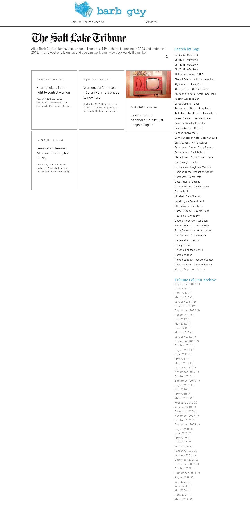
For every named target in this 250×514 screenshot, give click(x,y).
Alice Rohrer (182, 89)
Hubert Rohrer (183, 264)
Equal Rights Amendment (189, 201)
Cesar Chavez (209, 138)
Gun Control (181, 235)
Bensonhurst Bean (185, 108)
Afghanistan (181, 84)
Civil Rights (197, 152)
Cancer (198, 128)
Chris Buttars (182, 143)
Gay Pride (180, 216)
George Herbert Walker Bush (191, 221)
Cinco (192, 147)
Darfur (194, 162)
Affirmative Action (204, 79)
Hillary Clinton (183, 245)
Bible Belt (180, 113)
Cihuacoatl (181, 147)
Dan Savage (181, 162)
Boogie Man (209, 113)
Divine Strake (182, 191)
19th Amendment (185, 74)
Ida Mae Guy (181, 269)
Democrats (194, 177)
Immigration (198, 269)
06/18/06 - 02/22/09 (186, 65)
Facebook (197, 206)
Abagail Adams (183, 79)
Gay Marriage (201, 211)
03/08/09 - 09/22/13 (186, 55)
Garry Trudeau (183, 211)
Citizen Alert (182, 152)
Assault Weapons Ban (187, 99)
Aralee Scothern (206, 94)
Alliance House (200, 89)
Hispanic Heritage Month (189, 250)
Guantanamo (204, 230)
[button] (166, 57)
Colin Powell (198, 157)
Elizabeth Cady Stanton (188, 196)
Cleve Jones (182, 157)
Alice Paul (196, 84)
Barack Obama (183, 104)
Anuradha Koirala (185, 94)
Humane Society (203, 264)
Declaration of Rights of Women (193, 167)
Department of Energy (187, 182)
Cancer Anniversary (186, 133)
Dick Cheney (202, 186)
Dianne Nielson (183, 186)
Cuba (210, 157)
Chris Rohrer (199, 143)
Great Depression (185, 230)
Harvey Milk (181, 240)
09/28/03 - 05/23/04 (186, 69)
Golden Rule (202, 225)
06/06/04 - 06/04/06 (186, 60)
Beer (196, 104)
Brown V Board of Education (190, 123)
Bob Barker (194, 113)
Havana (195, 240)
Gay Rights (194, 216)
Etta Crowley (182, 206)
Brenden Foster (203, 118)
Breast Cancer (183, 118)
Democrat (180, 177)
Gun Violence (198, 235)
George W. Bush (183, 225)
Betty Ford (204, 108)
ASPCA (201, 74)
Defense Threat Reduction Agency (194, 172)
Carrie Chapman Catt (187, 138)
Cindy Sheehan (206, 147)
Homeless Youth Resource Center (194, 260)
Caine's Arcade (183, 128)
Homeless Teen (183, 255)
